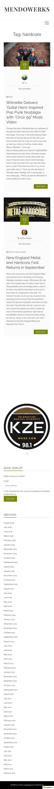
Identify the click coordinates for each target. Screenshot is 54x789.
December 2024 (10, 576)
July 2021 (7, 751)
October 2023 (9, 633)
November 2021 (10, 734)
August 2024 (9, 589)
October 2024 (9, 580)
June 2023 (8, 650)
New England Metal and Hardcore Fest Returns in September (25, 263)
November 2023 (10, 628)
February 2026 (10, 540)
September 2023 (10, 637)
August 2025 (9, 567)
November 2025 (10, 554)
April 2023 (8, 659)
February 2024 (10, 615)
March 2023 (8, 663)
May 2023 (8, 655)
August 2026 (9, 523)
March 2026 (8, 536)
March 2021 (8, 769)
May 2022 (8, 707)
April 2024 (8, 606)
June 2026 (8, 532)
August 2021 (9, 747)
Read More (40, 186)
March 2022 (8, 716)
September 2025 (10, 562)
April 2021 (8, 764)
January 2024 (9, 619)
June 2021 (8, 756)
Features (17, 252)
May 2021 (7, 760)
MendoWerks (27, 9)
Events (10, 252)
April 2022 (8, 712)
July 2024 (8, 593)
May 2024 (8, 602)
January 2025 (9, 571)
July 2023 (7, 646)
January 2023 (9, 672)
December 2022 (10, 677)
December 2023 (10, 624)
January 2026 (9, 545)
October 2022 (9, 685)
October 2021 (9, 738)
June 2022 (8, 703)
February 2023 (9, 668)
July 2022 (7, 699)
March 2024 (8, 611)
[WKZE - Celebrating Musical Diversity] (27, 426)
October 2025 (9, 558)
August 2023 (9, 641)
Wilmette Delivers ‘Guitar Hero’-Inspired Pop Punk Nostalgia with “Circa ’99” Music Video (24, 112)
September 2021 (10, 742)
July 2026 (8, 527)
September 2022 (10, 690)
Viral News (28, 785)
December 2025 (10, 549)
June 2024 (8, 598)
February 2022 (9, 720)
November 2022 (10, 681)
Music (10, 97)
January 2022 (9, 725)
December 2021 (10, 729)
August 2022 (9, 694)
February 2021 (9, 773)
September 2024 (10, 584)
